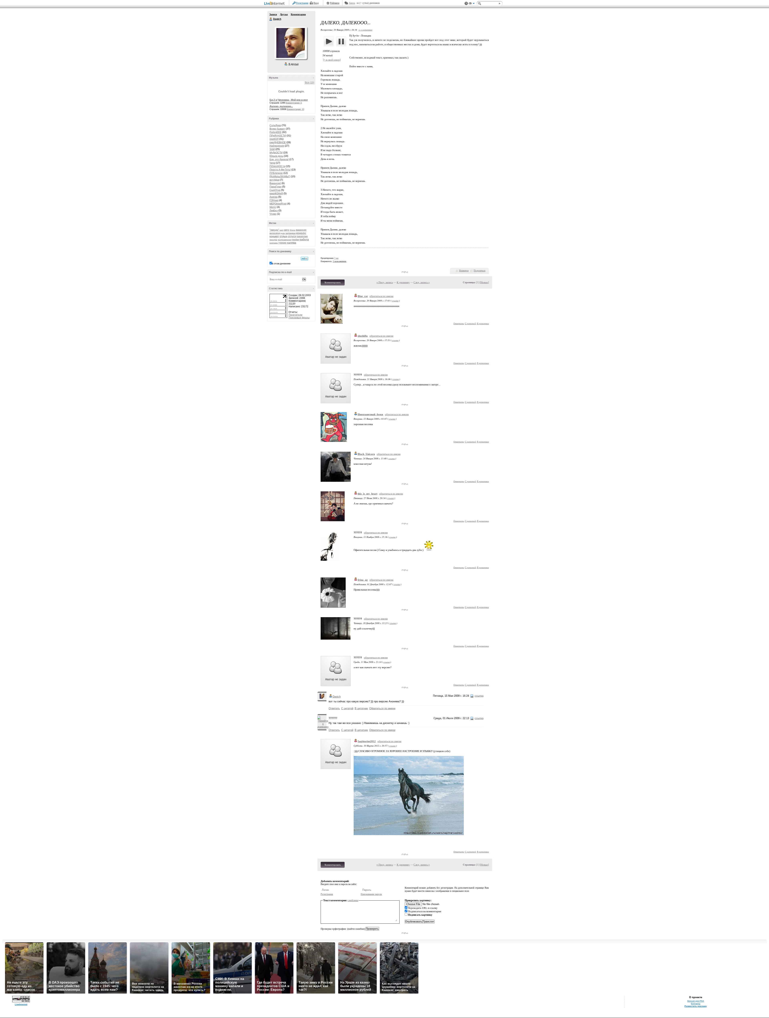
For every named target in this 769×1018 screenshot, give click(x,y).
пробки (295, 239)
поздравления (284, 240)
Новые (484, 282)
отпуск (292, 236)
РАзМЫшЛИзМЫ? (280, 176)
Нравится (464, 270)
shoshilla (363, 335)
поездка (273, 240)
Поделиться (479, 270)
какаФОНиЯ (276, 193)
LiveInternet (275, 4)
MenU (273, 207)
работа (304, 239)
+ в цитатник (365, 29)
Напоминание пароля (371, 894)
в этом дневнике (281, 263)
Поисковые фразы (299, 317)
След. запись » (422, 282)
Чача (272, 162)
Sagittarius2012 (367, 741)
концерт (274, 236)
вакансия (301, 230)
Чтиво (273, 214)
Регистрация (302, 3)
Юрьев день (276, 156)
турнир (282, 242)
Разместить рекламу (695, 1006)
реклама (274, 243)
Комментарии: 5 (294, 103)
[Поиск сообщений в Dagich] (304, 258)
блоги (292, 230)
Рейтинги (334, 3)
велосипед (275, 233)
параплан (302, 236)
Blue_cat (363, 296)
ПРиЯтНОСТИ (278, 135)
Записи (273, 14)
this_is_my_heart (367, 493)
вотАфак (274, 179)
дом (283, 233)
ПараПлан (276, 186)
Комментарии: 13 (295, 109)
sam (281, 230)
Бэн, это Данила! (279, 159)
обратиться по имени (381, 296)
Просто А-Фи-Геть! (280, 169)
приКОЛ (274, 139)
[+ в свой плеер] (332, 59)
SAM (272, 149)
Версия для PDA (695, 1001)
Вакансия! (275, 183)
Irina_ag (363, 579)
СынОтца (275, 190)
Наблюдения (277, 145)
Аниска (274, 197)
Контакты (695, 1003)
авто (286, 230)
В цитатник (483, 323)
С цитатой (470, 323)
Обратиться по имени (382, 708)
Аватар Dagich (291, 43)
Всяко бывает (277, 128)
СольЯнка (275, 125)
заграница (290, 233)
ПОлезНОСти (277, 166)
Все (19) (309, 82)
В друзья (294, 64)
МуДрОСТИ (276, 152)
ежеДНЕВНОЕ (278, 142)
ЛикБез (274, 210)
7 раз (336, 258)
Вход (316, 3)
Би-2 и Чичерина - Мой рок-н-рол (289, 100)
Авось (352, 3)
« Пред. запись (384, 282)
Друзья (284, 14)
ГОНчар (274, 200)
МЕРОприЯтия (278, 203)
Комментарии (298, 14)
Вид (472, 4)
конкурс (301, 233)
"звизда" (274, 230)
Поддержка (466, 3)
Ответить (458, 323)
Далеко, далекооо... (281, 106)
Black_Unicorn (366, 454)
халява (291, 242)
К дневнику (403, 282)
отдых (283, 236)
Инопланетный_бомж (370, 414)
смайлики (353, 900)
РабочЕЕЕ (275, 132)
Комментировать (333, 282)
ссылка (395, 300)
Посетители (295, 314)
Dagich (271, 19)
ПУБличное (276, 173)
